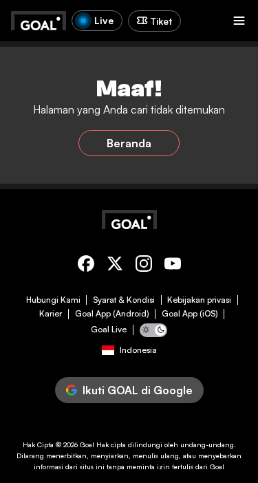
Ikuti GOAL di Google (138, 390)
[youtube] (173, 266)
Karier (50, 314)
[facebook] (86, 266)
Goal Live (109, 329)
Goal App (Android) (112, 314)
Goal (87, 444)
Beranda (129, 143)
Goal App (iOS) (190, 314)
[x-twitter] (115, 266)
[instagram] (144, 266)
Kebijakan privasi (199, 300)
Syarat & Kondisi (124, 300)
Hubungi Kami (53, 300)
